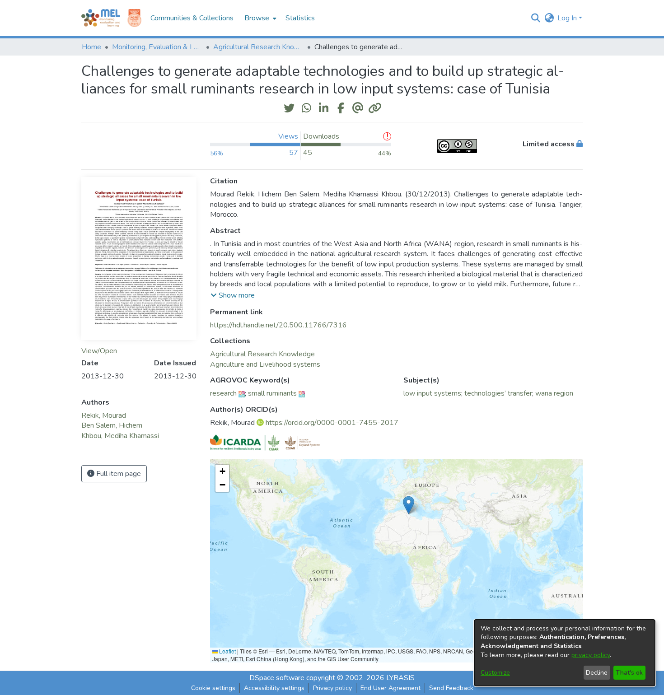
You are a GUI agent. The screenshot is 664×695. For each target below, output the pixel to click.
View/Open (99, 351)
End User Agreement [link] (390, 688)
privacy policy (590, 655)
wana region (554, 393)
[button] (535, 18)
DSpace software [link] (276, 678)
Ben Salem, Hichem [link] (111, 425)
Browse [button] (256, 18)
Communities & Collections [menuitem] (192, 18)
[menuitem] (259, 18)
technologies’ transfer (498, 393)
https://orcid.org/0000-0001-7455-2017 (332, 423)
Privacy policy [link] (332, 688)
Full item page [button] (117, 474)
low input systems (432, 393)
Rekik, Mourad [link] (103, 415)
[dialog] (564, 653)
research (223, 393)
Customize (495, 672)
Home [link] (91, 47)
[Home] (100, 18)
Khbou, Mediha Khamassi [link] (120, 436)
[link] (262, 354)
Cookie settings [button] (213, 688)
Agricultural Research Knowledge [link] (258, 47)
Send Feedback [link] (451, 688)
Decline (597, 672)
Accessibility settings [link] (274, 688)
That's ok (629, 672)
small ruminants (272, 393)
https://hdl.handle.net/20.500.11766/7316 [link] (278, 325)
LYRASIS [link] (400, 678)
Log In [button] (568, 18)
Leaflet (227, 651)
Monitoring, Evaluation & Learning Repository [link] (157, 47)
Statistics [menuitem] (300, 18)
